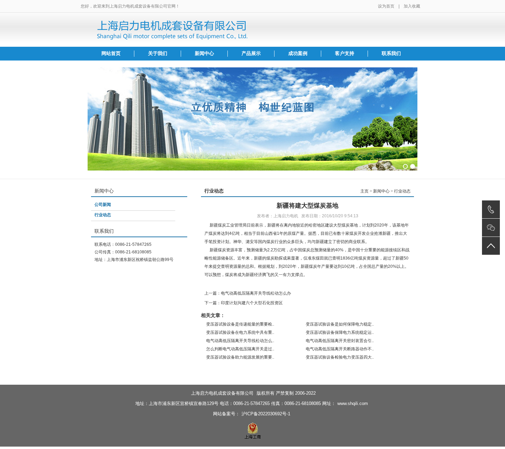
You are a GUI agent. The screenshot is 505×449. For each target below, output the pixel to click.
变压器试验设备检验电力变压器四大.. (340, 357)
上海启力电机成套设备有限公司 (222, 393)
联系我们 (391, 53)
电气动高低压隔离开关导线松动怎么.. (240, 340)
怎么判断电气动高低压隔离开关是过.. (240, 349)
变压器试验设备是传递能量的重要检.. (240, 324)
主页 (364, 191)
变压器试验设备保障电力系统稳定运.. (340, 332)
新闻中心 (204, 53)
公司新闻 (102, 204)
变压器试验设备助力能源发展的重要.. (240, 357)
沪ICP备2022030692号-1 (266, 413)
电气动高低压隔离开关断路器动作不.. (340, 349)
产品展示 (251, 53)
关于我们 (157, 53)
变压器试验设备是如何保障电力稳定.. (340, 324)
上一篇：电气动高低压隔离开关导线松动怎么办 (247, 293)
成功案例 (297, 53)
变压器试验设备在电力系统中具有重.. (240, 332)
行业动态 (102, 214)
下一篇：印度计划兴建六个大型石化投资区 (243, 302)
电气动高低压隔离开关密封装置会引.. (340, 340)
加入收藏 (412, 6)
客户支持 (344, 53)
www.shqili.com (352, 403)
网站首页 (111, 53)
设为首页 (386, 6)
